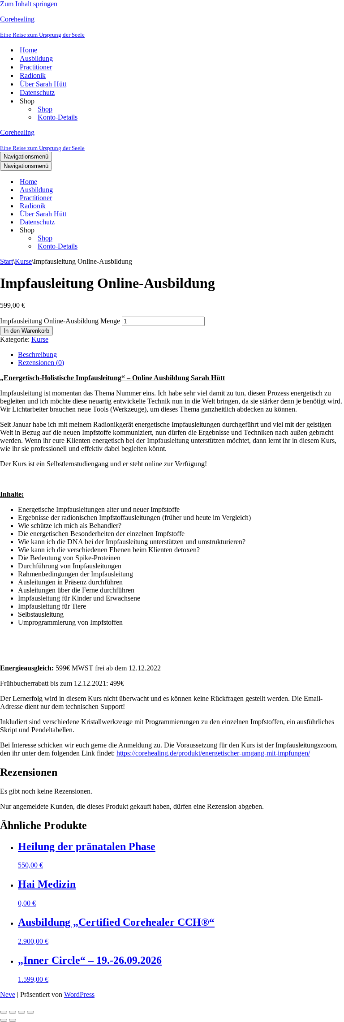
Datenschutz (37, 92)
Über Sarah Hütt (43, 84)
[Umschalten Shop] (156, 230)
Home (28, 50)
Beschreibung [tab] (37, 354)
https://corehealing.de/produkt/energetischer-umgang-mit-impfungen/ (213, 753)
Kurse (23, 261)
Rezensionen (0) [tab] (41, 362)
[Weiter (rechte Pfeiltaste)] (12, 1020)
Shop (45, 109)
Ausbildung (36, 58)
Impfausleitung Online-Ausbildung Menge (60, 321)
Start (6, 261)
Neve (7, 994)
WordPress (79, 994)
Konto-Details (57, 117)
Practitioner (36, 67)
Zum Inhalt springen (28, 4)
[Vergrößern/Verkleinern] (3, 1012)
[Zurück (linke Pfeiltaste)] (3, 1020)
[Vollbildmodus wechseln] (12, 1012)
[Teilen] (21, 1012)
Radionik (33, 75)
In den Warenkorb (26, 330)
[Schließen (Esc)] (30, 1012)
